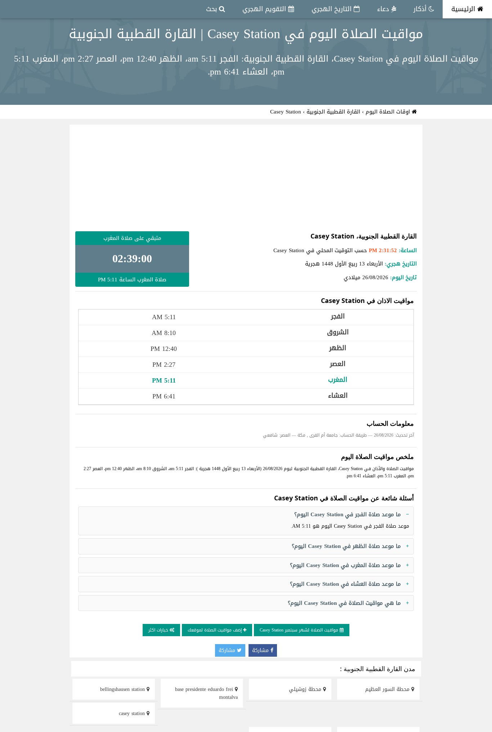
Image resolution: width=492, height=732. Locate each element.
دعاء (384, 9)
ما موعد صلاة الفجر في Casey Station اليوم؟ (347, 514)
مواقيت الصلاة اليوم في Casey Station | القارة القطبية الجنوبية (246, 34)
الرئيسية (464, 9)
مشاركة (261, 650)
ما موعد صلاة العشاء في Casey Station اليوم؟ (345, 584)
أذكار (421, 9)
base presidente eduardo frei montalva (206, 693)
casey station (133, 713)
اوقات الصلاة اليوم (389, 112)
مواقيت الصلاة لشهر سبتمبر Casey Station (300, 630)
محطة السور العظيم (388, 689)
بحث (212, 9)
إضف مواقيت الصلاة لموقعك (215, 630)
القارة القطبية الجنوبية (333, 112)
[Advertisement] (246, 178)
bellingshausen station (123, 689)
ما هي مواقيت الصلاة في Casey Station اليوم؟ (344, 603)
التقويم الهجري (265, 9)
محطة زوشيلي (306, 689)
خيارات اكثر (159, 630)
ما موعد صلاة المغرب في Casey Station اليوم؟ (345, 565)
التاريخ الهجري (333, 9)
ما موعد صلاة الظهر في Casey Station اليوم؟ (346, 546)
